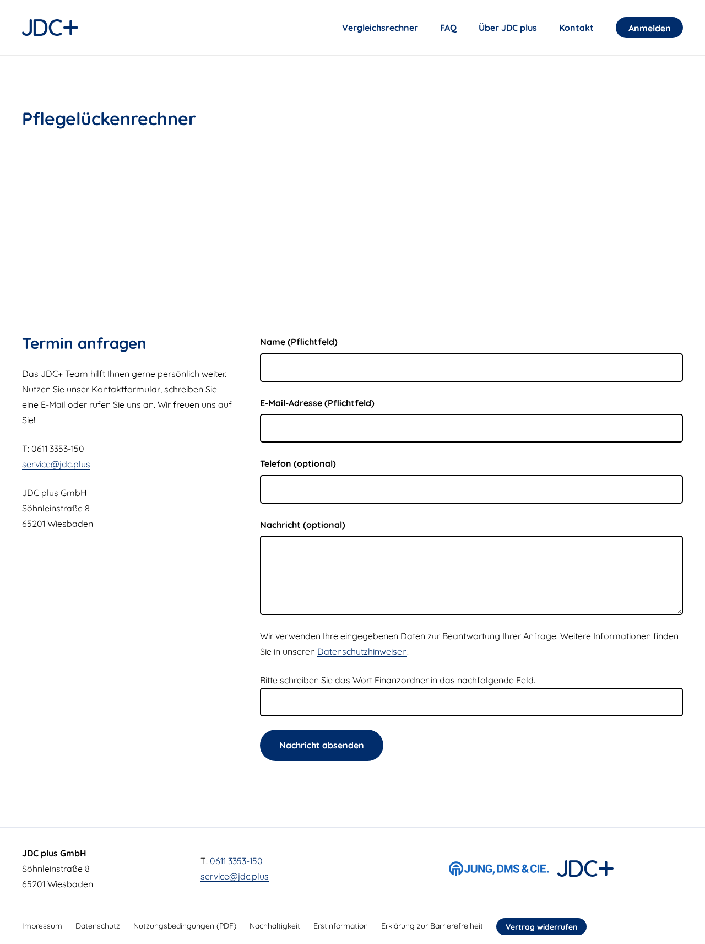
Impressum (42, 926)
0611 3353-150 (236, 860)
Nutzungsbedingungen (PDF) (184, 926)
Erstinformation (340, 926)
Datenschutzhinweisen (362, 651)
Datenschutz (97, 926)
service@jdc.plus (56, 464)
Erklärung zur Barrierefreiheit (432, 926)
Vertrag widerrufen (541, 927)
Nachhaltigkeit (275, 926)
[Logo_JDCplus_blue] (50, 27)
